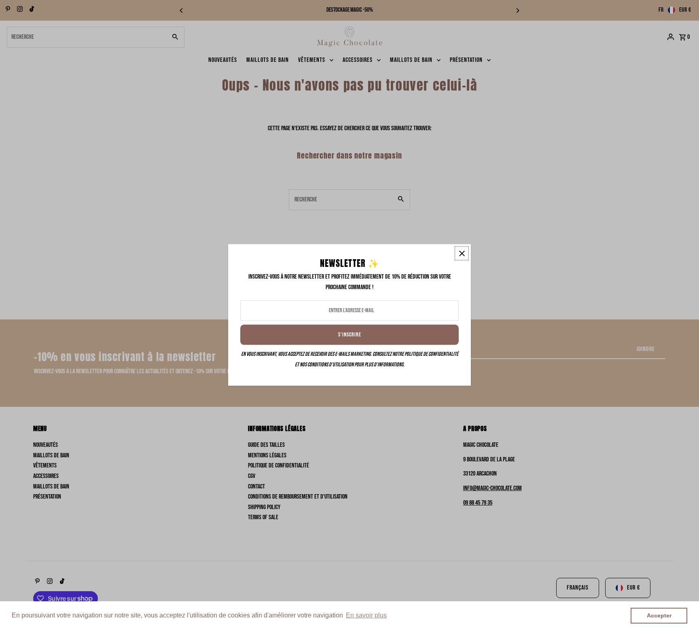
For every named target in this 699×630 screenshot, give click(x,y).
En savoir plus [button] (366, 615)
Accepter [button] (659, 615)
